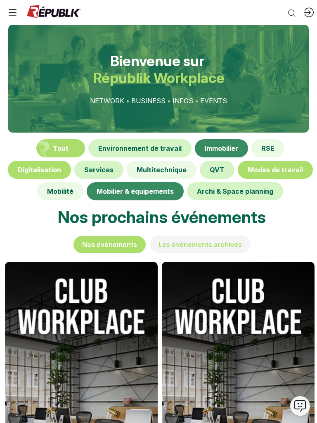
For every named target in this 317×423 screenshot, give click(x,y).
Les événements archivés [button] (200, 244)
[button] (12, 12)
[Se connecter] (308, 12)
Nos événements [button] (109, 244)
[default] (140, 148)
